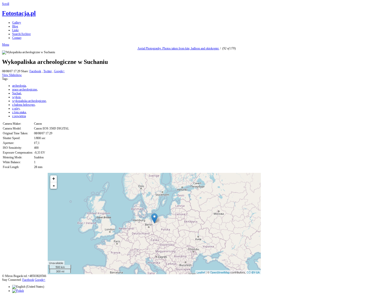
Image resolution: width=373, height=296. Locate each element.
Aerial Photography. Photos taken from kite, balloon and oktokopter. (178, 48)
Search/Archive (21, 34)
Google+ (59, 71)
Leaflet (201, 272)
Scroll (5, 4)
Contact (16, 38)
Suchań (16, 93)
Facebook (35, 71)
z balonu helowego (23, 104)
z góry (16, 108)
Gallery (16, 22)
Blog (15, 26)
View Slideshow (12, 75)
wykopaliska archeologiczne (29, 101)
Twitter (47, 71)
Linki (15, 30)
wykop (16, 97)
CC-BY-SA (253, 272)
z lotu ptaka (19, 112)
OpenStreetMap (220, 272)
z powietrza (19, 116)
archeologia (19, 85)
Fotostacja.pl (19, 13)
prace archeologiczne (24, 89)
